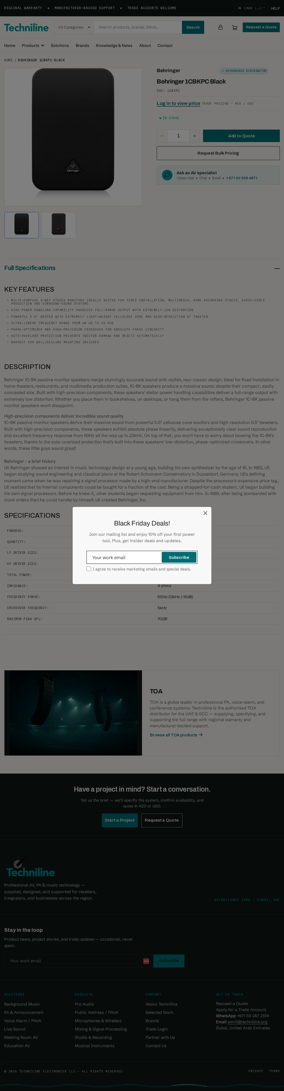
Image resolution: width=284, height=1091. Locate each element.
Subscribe (179, 557)
